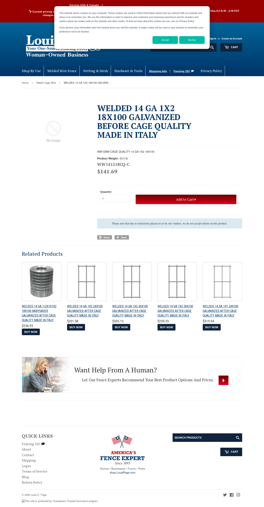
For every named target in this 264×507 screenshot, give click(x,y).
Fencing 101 (182, 71)
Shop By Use (31, 71)
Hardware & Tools (128, 71)
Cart (234, 47)
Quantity (106, 191)
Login (26, 466)
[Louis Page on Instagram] (238, 495)
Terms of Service (34, 471)
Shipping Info (158, 71)
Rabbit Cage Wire (46, 82)
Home (25, 82)
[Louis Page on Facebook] (232, 495)
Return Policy (32, 482)
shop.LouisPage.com (122, 472)
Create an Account (231, 38)
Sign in (212, 38)
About (26, 449)
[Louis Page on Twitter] (225, 495)
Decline (192, 40)
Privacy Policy (211, 71)
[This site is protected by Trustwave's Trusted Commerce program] (60, 501)
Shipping (29, 460)
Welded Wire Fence (62, 71)
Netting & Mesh (95, 71)
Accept (165, 40)
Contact (28, 455)
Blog (25, 477)
